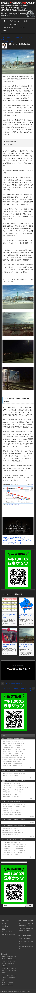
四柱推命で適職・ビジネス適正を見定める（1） (14, 846)
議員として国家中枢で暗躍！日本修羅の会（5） (14, 790)
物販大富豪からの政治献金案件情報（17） (13, 761)
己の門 (26, 21)
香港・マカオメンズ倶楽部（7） (10, 775)
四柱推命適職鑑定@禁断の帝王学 (13, 991)
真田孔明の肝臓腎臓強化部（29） (11, 828)
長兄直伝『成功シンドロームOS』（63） (13, 751)
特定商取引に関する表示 (8, 934)
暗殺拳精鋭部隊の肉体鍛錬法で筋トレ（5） (13, 832)
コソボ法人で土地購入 (8, 41)
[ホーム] (4, 21)
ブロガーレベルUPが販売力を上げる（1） (13, 765)
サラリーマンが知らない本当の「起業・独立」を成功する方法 (9, 971)
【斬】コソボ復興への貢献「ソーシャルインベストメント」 (25, 646)
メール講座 (5, 926)
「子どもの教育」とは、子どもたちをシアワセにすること (9, 977)
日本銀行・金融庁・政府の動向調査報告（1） (14, 763)
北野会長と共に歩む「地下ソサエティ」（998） (14, 759)
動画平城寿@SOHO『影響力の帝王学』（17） (14, 806)
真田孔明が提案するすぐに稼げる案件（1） (13, 792)
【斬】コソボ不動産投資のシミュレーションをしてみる (8, 616)
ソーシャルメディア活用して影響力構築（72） (14, 804)
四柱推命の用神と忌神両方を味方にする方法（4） (15, 844)
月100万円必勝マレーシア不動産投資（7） (13, 753)
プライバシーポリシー (7, 931)
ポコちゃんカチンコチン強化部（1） (11, 830)
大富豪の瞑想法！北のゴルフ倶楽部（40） (13, 747)
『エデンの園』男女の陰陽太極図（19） (12, 812)
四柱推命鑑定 (14, 24)
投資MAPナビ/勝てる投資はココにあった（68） (14, 773)
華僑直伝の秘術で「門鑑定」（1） (11, 796)
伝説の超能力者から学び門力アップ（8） (13, 794)
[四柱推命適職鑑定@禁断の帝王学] (18, 2)
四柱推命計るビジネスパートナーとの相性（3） (14, 850)
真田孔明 (21, 27)
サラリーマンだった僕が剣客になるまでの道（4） (15, 743)
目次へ (31, 768)
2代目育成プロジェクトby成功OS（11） (12, 755)
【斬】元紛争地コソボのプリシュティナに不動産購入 (25, 616)
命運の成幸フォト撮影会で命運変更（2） (13, 810)
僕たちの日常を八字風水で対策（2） (11, 854)
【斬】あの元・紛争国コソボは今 (12, 683)
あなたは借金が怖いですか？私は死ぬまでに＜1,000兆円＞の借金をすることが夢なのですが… (17, 540)
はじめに (4, 923)
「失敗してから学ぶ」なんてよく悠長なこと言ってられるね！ (9, 964)
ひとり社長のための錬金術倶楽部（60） (12, 814)
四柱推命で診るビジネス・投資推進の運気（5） (14, 848)
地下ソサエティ (14, 21)
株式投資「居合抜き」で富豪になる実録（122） (14, 745)
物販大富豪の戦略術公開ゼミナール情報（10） (14, 757)
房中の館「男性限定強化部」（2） (11, 834)
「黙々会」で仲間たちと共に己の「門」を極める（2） (16, 787)
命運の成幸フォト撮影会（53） (10, 808)
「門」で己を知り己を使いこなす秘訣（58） (13, 785)
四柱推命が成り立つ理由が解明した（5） (13, 842)
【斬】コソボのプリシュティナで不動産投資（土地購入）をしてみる (18, 689)
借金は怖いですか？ (9, 27)
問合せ (5, 30)
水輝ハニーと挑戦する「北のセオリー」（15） (14, 749)
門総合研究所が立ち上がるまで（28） (12, 783)
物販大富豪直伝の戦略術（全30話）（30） (13, 741)
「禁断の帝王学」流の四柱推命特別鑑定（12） (14, 852)
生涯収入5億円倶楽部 (24, 938)
